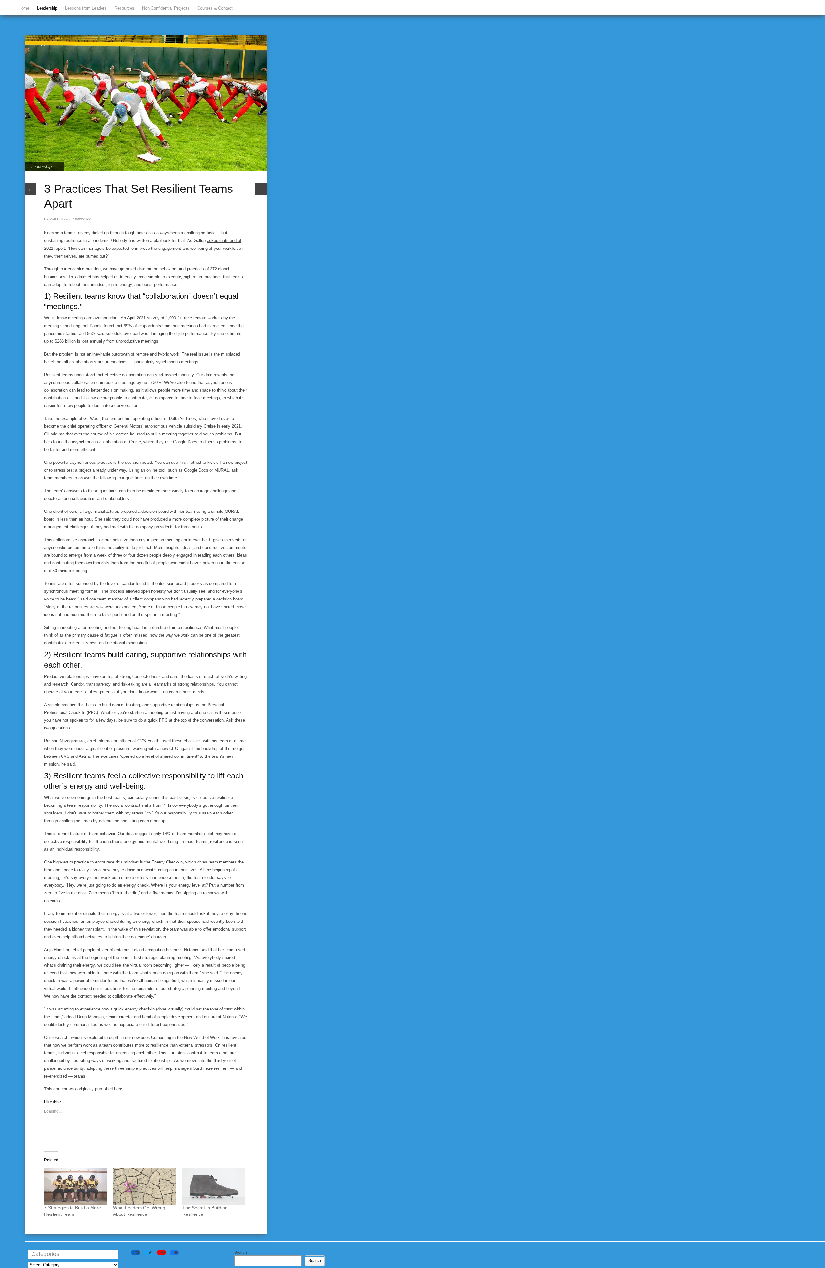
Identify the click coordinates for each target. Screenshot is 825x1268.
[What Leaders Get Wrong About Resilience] (144, 1186)
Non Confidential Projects (165, 8)
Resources (124, 8)
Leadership (47, 8)
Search (240, 1252)
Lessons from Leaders (86, 8)
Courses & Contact (215, 8)
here (118, 1089)
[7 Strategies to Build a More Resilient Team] (75, 1186)
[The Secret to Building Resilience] (213, 1186)
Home (23, 8)
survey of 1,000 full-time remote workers (184, 318)
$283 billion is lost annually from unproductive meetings (106, 341)
